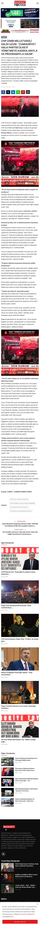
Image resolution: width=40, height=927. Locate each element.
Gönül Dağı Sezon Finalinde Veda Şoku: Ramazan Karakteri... (26, 865)
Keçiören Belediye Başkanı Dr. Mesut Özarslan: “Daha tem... (25, 800)
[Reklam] (20, 31)
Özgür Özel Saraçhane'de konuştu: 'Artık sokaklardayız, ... (16, 607)
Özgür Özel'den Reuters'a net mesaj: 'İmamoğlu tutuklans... (18, 707)
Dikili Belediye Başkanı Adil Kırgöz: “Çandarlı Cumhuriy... (26, 790)
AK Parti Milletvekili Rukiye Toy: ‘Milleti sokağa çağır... (18, 741)
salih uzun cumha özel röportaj (19, 499)
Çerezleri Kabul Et (20, 922)
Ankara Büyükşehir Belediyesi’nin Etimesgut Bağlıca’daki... (26, 759)
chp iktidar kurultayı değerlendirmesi (20, 511)
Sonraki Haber (18, 529)
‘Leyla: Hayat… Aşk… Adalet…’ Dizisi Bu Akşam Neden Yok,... (25, 886)
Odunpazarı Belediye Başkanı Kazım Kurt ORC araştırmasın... (25, 769)
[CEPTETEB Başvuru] (20, 13)
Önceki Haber (21, 521)
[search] (37, 3)
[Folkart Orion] (20, 23)
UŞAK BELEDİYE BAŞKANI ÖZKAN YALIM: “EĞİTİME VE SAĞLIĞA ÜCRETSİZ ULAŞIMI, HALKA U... (20, 525)
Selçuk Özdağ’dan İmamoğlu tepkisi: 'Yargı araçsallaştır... (16, 674)
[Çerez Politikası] (27, 914)
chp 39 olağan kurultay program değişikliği (22, 503)
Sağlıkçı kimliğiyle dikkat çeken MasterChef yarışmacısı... (26, 875)
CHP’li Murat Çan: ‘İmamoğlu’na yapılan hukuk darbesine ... (18, 573)
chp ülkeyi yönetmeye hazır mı (19, 507)
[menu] (2, 3)
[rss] (3, 854)
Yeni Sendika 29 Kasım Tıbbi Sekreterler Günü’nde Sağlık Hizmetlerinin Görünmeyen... (20, 533)
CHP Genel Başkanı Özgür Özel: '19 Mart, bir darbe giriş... (19, 640)
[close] (37, 904)
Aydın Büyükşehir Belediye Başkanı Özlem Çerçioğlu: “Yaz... (26, 779)
